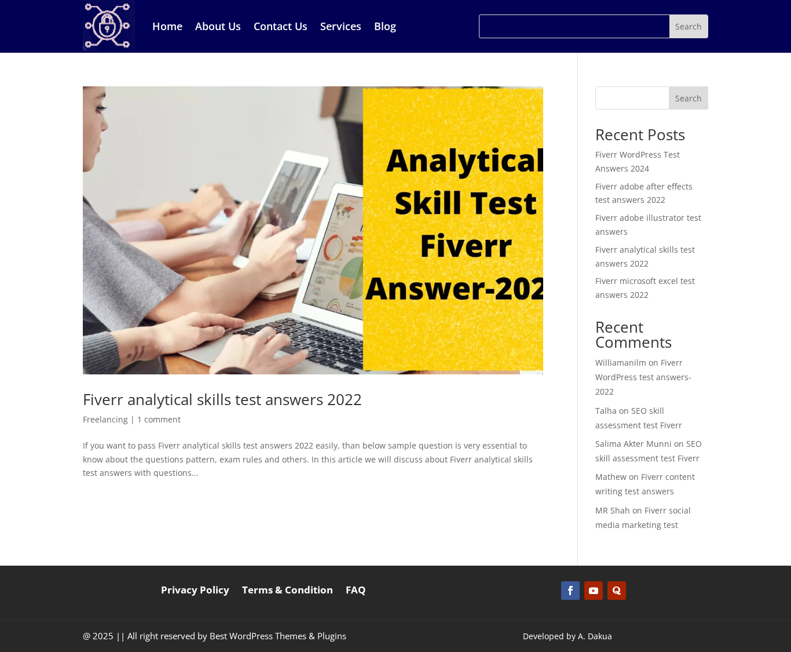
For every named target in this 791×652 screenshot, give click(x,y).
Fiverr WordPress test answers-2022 (643, 377)
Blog (385, 26)
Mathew (611, 476)
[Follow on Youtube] (593, 590)
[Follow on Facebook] (570, 590)
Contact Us (280, 26)
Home (167, 26)
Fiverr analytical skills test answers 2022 (222, 399)
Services (340, 26)
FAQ (356, 591)
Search (688, 98)
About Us (218, 26)
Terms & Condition (287, 591)
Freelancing (105, 419)
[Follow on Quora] (616, 590)
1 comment (159, 419)
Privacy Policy (195, 591)
